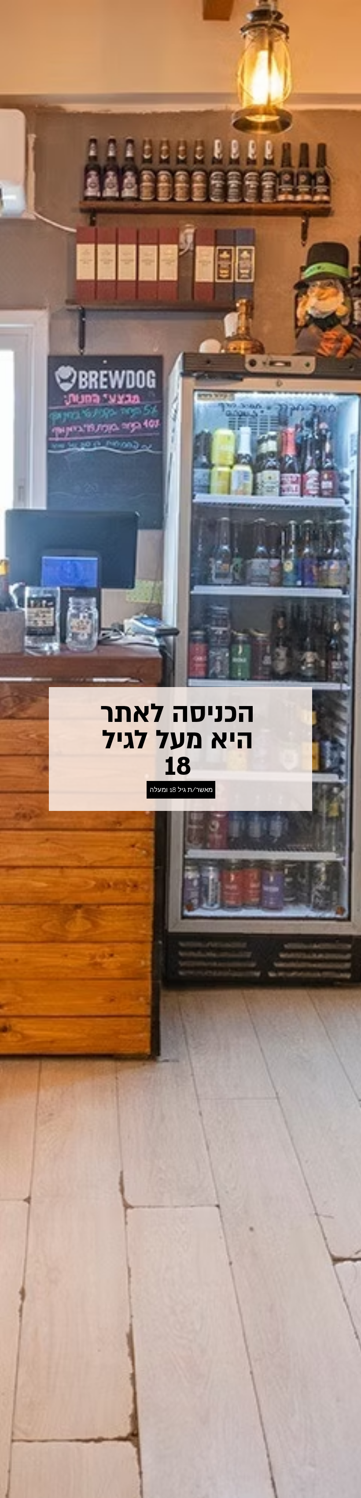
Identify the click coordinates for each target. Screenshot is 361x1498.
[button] (181, 790)
